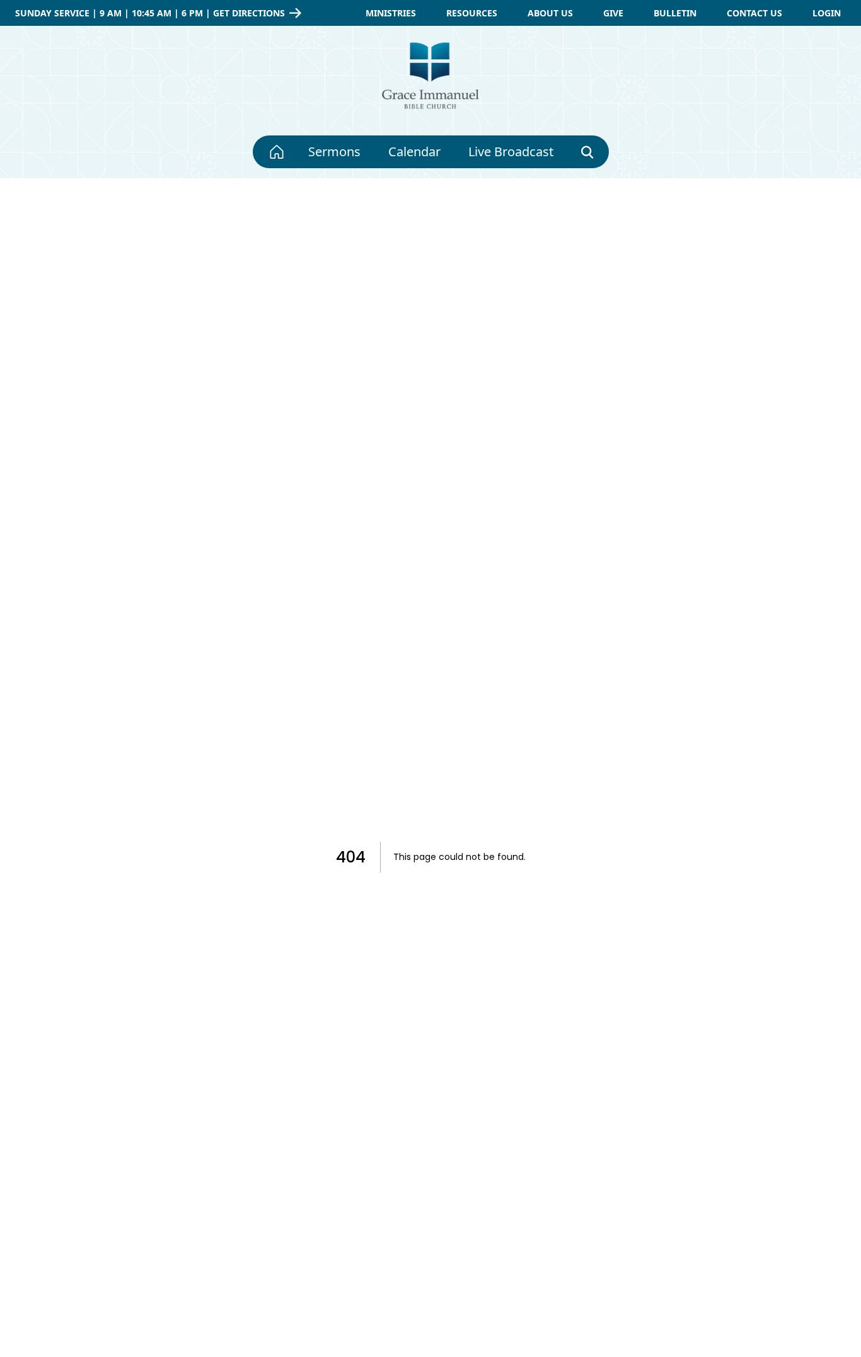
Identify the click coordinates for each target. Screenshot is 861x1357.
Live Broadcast (510, 151)
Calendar (414, 151)
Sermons (334, 151)
